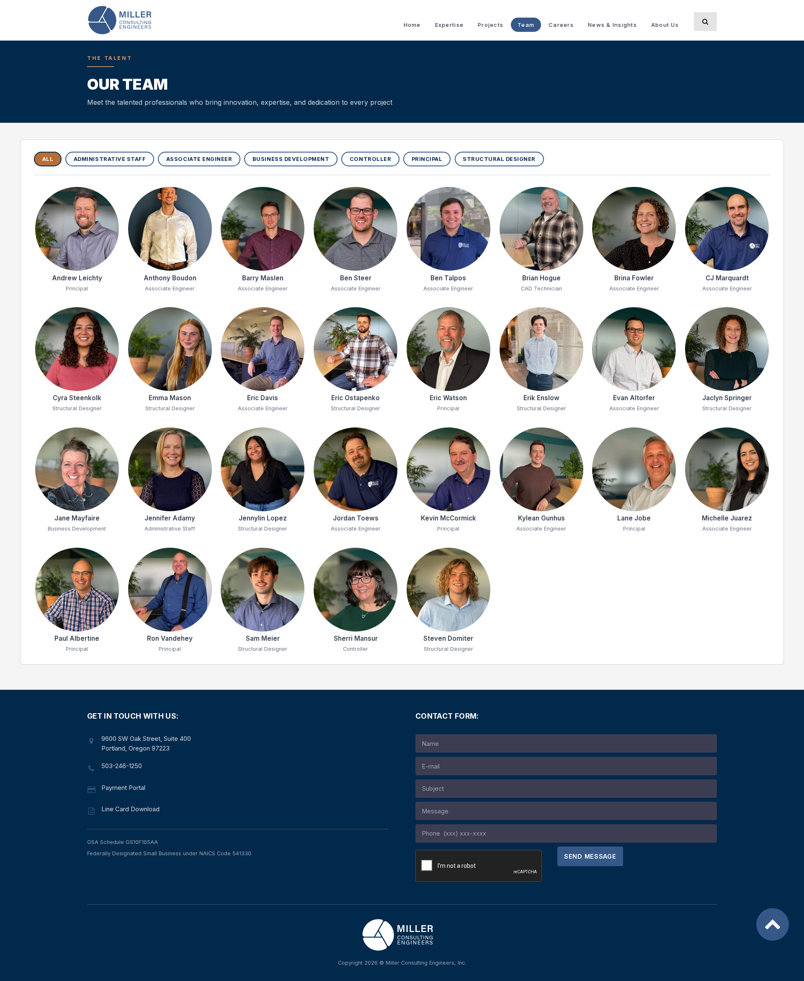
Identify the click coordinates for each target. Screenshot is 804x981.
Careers (561, 24)
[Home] (123, 20)
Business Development (291, 159)
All (48, 159)
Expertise (449, 24)
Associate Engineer (199, 159)
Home (412, 24)
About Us (665, 24)
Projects (490, 24)
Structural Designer (499, 159)
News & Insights (612, 24)
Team (526, 24)
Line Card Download (130, 809)
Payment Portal (123, 788)
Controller (370, 159)
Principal (427, 159)
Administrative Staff (110, 159)
